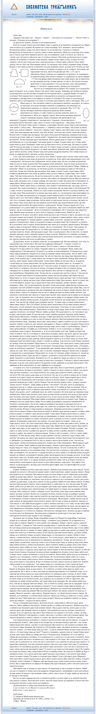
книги (28, 14)
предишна (39, 16)
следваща (30, 16)
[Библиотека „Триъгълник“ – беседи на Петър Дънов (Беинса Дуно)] (48, 6)
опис (46, 16)
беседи (35, 14)
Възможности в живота (52, 14)
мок (40, 14)
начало (14, 14)
